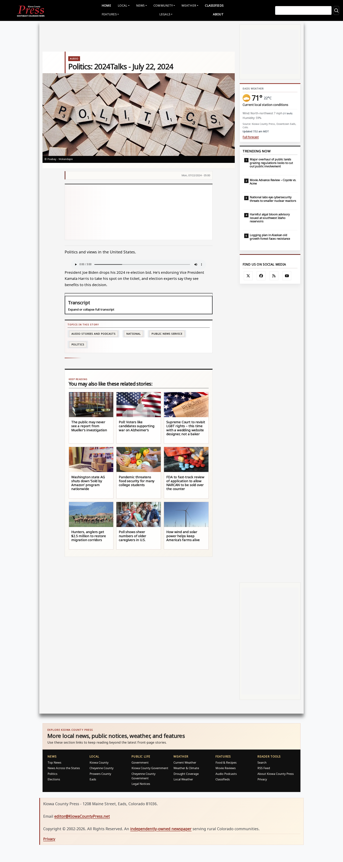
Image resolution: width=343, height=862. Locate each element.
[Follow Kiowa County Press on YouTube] (286, 275)
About (218, 14)
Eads (93, 779)
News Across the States (64, 768)
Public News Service (166, 333)
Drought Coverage (186, 774)
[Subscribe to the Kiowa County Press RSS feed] (274, 275)
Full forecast (251, 137)
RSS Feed (263, 768)
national (133, 333)
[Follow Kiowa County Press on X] (248, 275)
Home (106, 5)
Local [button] (122, 5)
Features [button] (109, 14)
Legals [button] (164, 14)
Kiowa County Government (149, 768)
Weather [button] (189, 5)
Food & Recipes (226, 762)
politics (77, 344)
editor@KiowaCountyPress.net (82, 816)
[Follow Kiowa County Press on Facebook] (261, 275)
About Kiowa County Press (275, 774)
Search (262, 762)
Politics (52, 774)
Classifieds (214, 5)
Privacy (262, 779)
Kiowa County (99, 762)
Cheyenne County (101, 768)
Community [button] (163, 5)
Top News (54, 762)
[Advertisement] (161, 212)
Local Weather (183, 779)
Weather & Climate (186, 768)
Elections (54, 779)
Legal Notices (140, 784)
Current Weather (184, 762)
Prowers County (100, 774)
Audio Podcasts (226, 774)
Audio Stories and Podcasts (93, 333)
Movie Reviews (225, 768)
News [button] (140, 5)
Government (140, 762)
